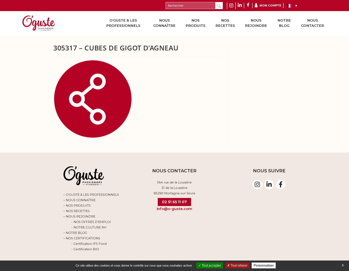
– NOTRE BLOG (75, 233)
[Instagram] (257, 184)
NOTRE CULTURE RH (90, 227)
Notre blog (284, 23)
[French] (290, 5)
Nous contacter (312, 23)
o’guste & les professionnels (123, 23)
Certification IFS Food (90, 244)
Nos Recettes (225, 23)
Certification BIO (86, 249)
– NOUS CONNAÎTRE (79, 200)
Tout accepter (211, 265)
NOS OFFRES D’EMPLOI (92, 222)
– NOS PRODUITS (77, 205)
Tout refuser (238, 265)
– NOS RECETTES (76, 211)
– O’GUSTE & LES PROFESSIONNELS (91, 195)
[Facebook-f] (281, 184)
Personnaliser (264, 265)
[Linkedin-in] (269, 184)
